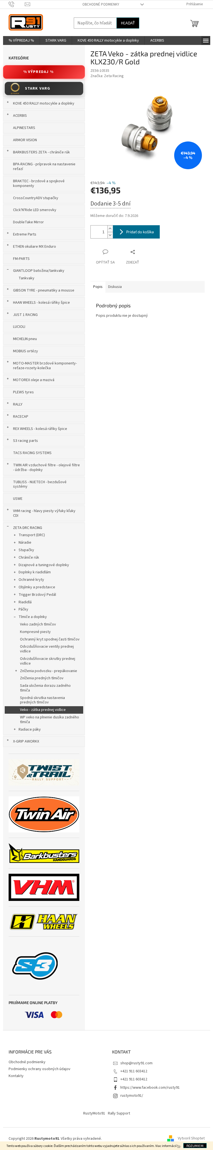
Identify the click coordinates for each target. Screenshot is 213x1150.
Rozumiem (195, 1146)
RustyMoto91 (94, 1113)
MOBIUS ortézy (25, 351)
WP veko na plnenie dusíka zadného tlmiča (49, 720)
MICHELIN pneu (25, 339)
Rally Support (119, 1113)
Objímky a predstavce (37, 587)
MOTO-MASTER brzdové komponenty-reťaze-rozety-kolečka (45, 366)
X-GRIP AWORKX (26, 741)
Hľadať (128, 23)
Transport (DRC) (32, 535)
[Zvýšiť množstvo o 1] (110, 229)
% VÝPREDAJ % (38, 72)
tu (178, 1146)
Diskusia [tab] (115, 287)
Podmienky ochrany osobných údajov (39, 1069)
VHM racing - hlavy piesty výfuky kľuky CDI (44, 513)
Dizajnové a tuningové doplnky (44, 565)
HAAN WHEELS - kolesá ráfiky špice (41, 302)
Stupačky (26, 550)
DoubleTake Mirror (28, 222)
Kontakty (16, 1076)
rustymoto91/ (131, 1095)
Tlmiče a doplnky (33, 617)
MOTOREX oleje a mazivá (33, 380)
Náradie (25, 542)
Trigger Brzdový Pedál (37, 594)
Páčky (23, 609)
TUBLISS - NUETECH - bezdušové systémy (40, 484)
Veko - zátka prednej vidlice (43, 710)
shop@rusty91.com (136, 1063)
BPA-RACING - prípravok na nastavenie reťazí (44, 166)
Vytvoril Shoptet (191, 1138)
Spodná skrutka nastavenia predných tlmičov (42, 700)
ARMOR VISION (25, 140)
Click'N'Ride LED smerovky (34, 210)
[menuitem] (21, 40)
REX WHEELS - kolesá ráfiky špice (40, 429)
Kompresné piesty (35, 632)
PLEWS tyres (23, 392)
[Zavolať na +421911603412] (17, 4)
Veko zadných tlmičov (38, 624)
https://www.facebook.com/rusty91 (150, 1087)
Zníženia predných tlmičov (42, 678)
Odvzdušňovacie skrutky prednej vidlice (47, 661)
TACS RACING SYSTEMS (32, 453)
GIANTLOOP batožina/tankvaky (38, 270)
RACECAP (20, 416)
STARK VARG (37, 88)
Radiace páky (30, 729)
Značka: (107, 76)
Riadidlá (25, 602)
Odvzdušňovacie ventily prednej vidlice (47, 649)
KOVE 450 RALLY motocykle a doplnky (43, 103)
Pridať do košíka (140, 231)
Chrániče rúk (29, 557)
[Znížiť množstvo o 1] (110, 235)
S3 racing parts (25, 441)
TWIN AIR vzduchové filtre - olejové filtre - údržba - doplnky (46, 467)
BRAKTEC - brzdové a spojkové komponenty (39, 183)
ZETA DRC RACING (27, 528)
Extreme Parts (24, 234)
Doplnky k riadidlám (35, 572)
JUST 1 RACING (25, 315)
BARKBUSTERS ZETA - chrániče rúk (41, 152)
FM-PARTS (21, 259)
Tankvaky (26, 278)
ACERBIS (20, 115)
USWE (17, 498)
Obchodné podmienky (100, 4)
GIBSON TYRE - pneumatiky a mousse (43, 290)
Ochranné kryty (31, 579)
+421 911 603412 (133, 1071)
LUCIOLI (19, 327)
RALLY (17, 404)
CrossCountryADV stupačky (35, 198)
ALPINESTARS (24, 128)
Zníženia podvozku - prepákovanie (48, 671)
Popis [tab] (98, 287)
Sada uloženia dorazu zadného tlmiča (45, 688)
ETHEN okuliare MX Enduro (34, 246)
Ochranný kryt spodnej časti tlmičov (50, 639)
